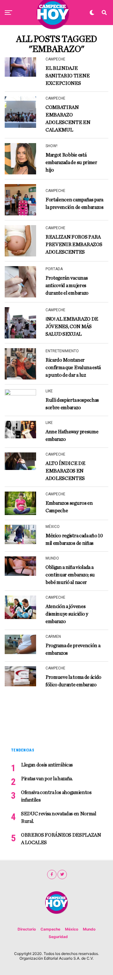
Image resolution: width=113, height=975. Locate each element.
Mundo (89, 929)
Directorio (27, 929)
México (71, 929)
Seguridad (58, 936)
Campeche (50, 929)
